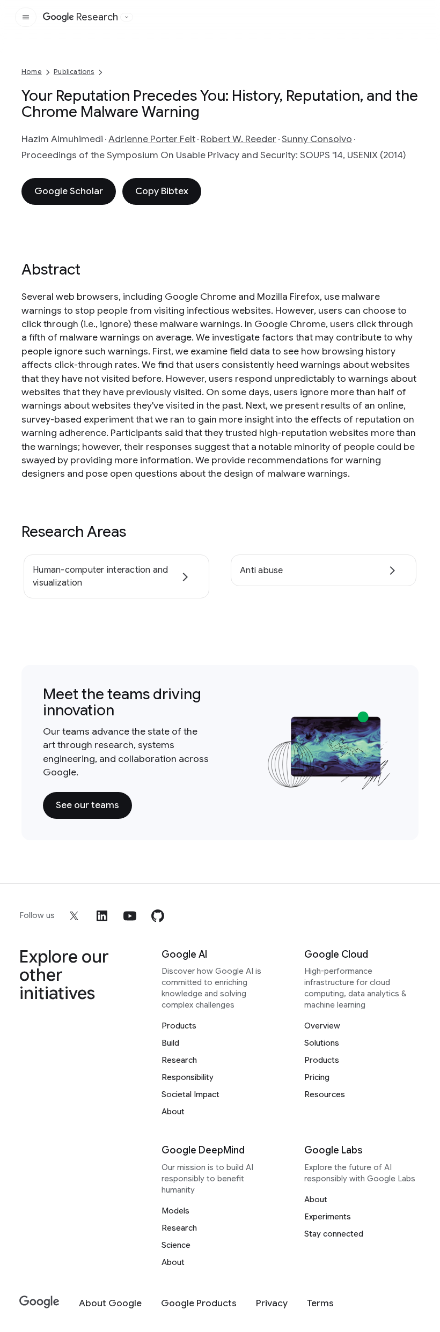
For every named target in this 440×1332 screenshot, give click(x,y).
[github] (158, 916)
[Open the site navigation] (25, 17)
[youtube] (130, 916)
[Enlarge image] (381, 779)
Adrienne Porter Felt (151, 139)
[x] (74, 916)
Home (31, 72)
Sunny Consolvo (317, 139)
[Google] (39, 1302)
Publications (74, 72)
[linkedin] (102, 916)
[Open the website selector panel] (126, 17)
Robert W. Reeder (238, 139)
